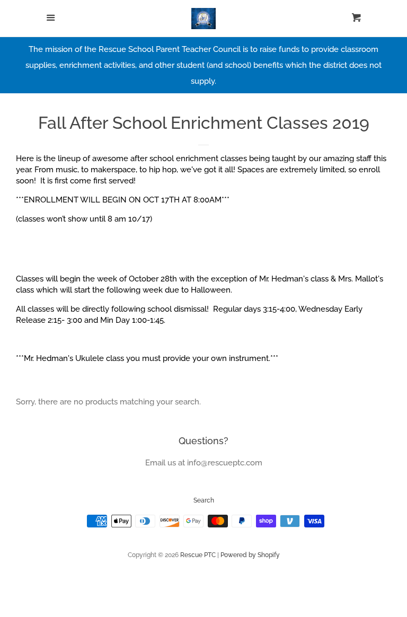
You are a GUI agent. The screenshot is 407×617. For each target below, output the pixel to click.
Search (203, 500)
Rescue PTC (198, 555)
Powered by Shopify (250, 555)
